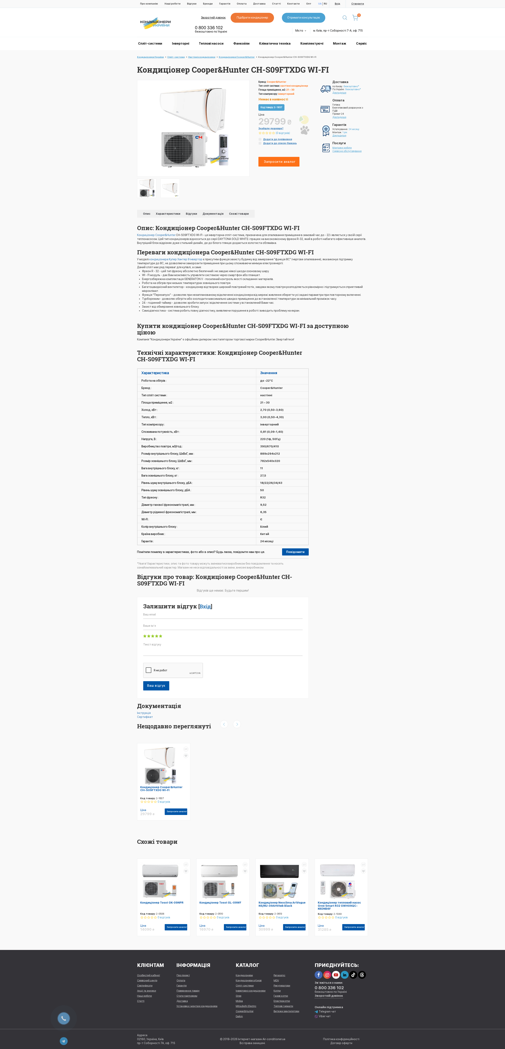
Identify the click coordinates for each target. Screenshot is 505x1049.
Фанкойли (241, 43)
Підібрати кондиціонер (252, 17)
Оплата (242, 3)
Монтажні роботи (342, 147)
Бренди (208, 3)
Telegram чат (327, 1011)
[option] (146, 188)
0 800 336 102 (209, 27)
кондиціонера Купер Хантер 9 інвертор (175, 259)
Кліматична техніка (275, 43)
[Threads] (362, 975)
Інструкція (144, 713)
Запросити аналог (280, 162)
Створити (357, 3)
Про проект (183, 975)
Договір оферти (341, 1043)
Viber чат (325, 1016)
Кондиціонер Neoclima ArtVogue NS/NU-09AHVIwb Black (282, 904)
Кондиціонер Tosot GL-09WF (220, 902)
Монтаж (339, 43)
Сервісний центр (147, 980)
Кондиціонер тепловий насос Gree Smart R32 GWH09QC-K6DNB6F (339, 905)
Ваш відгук (156, 685)
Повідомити (295, 552)
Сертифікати (144, 985)
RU (325, 3)
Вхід (337, 3)
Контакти (293, 3)
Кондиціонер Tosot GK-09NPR (161, 902)
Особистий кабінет (148, 975)
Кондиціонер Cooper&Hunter (156, 235)
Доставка (259, 3)
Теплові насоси (211, 43)
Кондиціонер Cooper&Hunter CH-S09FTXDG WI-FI (161, 789)
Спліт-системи (150, 43)
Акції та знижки (146, 990)
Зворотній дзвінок (213, 17)
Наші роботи (172, 3)
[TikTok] (353, 975)
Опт (308, 3)
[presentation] (224, 724)
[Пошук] (344, 17)
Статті (276, 3)
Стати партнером (187, 995)
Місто (299, 30)
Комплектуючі (311, 43)
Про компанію (149, 3)
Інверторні (180, 43)
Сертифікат (145, 716)
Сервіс (361, 43)
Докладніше (339, 92)
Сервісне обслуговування (347, 151)
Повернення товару (188, 990)
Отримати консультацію (303, 17)
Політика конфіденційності (341, 1039)
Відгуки (191, 3)
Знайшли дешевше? (270, 128)
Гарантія (224, 3)
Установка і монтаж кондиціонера (197, 1006)
